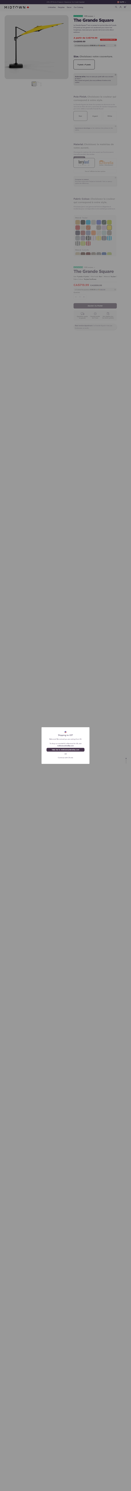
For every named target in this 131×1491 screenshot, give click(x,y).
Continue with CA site (65, 757)
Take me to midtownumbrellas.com (65, 750)
